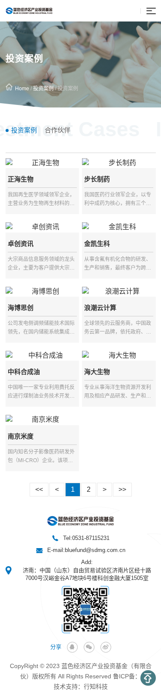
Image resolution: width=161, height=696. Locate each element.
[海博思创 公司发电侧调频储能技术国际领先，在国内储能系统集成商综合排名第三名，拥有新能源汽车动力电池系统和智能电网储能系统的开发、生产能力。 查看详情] (42, 291)
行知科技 (96, 686)
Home (22, 89)
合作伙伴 (57, 130)
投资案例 (43, 89)
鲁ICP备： (127, 676)
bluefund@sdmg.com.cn (95, 550)
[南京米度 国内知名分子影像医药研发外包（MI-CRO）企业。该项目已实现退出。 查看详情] (42, 419)
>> (122, 489)
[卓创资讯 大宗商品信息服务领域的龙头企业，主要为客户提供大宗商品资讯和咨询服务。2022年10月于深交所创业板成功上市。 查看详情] (42, 227)
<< (39, 489)
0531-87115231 (90, 538)
